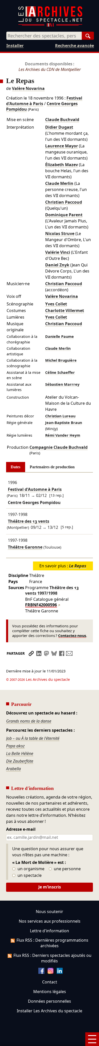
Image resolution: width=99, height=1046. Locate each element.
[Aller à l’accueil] (50, 25)
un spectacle (29, 875)
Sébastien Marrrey (62, 384)
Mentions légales (49, 991)
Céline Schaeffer (60, 372)
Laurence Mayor (61, 146)
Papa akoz (15, 746)
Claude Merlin (59, 183)
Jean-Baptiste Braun (63, 422)
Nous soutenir (49, 911)
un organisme (30, 869)
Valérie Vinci (57, 252)
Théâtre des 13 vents (28, 521)
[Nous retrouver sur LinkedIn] (60, 972)
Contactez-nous (72, 635)
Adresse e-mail (21, 829)
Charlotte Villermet (64, 310)
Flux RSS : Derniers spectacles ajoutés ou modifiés (52, 958)
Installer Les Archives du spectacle (49, 1011)
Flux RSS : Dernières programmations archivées (52, 942)
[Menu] (92, 1039)
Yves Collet (56, 304)
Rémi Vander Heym (62, 435)
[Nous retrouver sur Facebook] (41, 972)
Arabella (13, 768)
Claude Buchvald (62, 119)
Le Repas (77, 566)
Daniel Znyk (57, 265)
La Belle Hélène (19, 753)
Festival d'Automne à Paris (35, 489)
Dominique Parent (63, 215)
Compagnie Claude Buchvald (58, 447)
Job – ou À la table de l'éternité (32, 738)
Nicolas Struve (59, 233)
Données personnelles (49, 1001)
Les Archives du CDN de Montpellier (50, 69)
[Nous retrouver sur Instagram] (50, 972)
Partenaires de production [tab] (52, 467)
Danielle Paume (59, 336)
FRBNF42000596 (41, 605)
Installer (15, 45)
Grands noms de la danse (28, 721)
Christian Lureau (60, 416)
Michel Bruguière (61, 360)
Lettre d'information (49, 931)
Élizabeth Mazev (61, 164)
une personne (67, 869)
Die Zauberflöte (19, 761)
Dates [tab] (15, 467)
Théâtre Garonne (25, 547)
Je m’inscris (49, 887)
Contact (49, 982)
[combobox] (44, 36)
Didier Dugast (59, 127)
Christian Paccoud (63, 202)
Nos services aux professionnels (49, 921)
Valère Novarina (28, 88)
